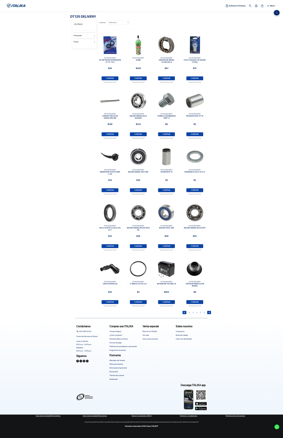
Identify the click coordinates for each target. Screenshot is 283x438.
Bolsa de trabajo (182, 335)
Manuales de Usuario (117, 360)
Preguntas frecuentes (117, 350)
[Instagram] (84, 361)
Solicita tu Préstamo (237, 6)
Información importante (118, 368)
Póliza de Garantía (116, 364)
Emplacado (113, 379)
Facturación (113, 372)
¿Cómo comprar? (115, 335)
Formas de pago (115, 343)
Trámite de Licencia (116, 375)
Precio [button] (76, 42)
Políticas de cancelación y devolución (123, 346)
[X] (80, 361)
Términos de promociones (235, 416)
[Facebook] (77, 361)
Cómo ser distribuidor (184, 339)
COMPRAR (110, 78)
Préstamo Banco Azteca (118, 339)
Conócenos (180, 331)
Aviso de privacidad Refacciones (95, 416)
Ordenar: (102, 22)
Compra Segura (115, 331)
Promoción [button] (78, 35)
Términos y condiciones (188, 416)
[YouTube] (87, 361)
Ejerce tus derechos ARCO (142, 416)
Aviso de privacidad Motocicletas (48, 416)
